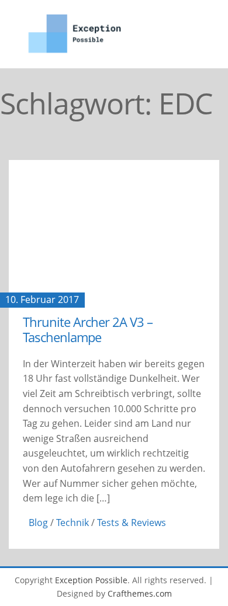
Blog (38, 522)
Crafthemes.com (140, 593)
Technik (72, 522)
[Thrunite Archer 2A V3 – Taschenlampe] (114, 230)
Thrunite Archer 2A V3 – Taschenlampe (88, 329)
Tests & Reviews (131, 522)
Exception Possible (91, 580)
